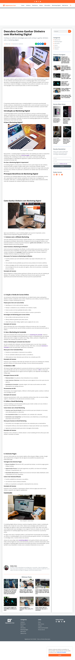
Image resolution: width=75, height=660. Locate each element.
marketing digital (23, 540)
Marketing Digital (56, 5)
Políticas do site (63, 163)
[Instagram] (35, 1)
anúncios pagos (25, 155)
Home (22, 5)
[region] (60, 652)
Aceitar (59, 655)
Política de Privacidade (61, 652)
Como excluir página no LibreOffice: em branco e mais (10, 609)
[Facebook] (37, 1)
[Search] (69, 31)
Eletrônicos (35, 5)
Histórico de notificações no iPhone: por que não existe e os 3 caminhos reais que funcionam (10, 591)
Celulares (28, 5)
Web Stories (65, 5)
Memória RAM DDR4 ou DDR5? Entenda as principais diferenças (66, 121)
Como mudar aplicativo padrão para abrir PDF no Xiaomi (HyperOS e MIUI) (26, 591)
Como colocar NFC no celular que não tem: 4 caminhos (41, 609)
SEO (40, 370)
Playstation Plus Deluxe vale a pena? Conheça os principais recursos (67, 141)
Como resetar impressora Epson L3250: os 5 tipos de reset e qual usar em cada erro (42, 591)
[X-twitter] (38, 1)
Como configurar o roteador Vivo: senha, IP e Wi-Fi (26, 609)
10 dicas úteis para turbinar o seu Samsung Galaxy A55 (56, 120)
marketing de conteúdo (36, 334)
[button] (70, 5)
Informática (47, 5)
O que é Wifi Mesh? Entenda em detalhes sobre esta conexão (56, 141)
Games (41, 5)
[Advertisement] (37, 17)
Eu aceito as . (60, 163)
